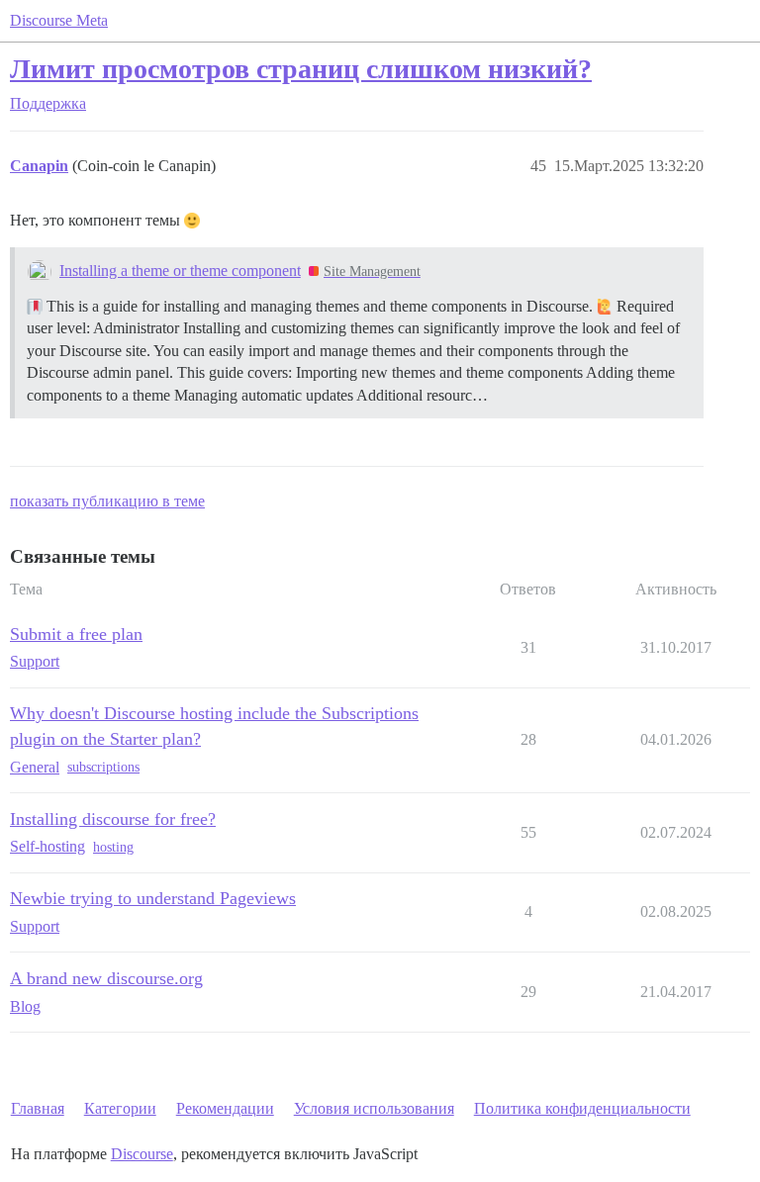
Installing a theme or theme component (180, 270)
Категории (120, 1108)
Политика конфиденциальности (582, 1108)
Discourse (142, 1153)
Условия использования (374, 1108)
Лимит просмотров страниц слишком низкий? (301, 68)
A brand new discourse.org (106, 978)
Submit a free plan (76, 634)
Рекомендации (225, 1108)
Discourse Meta (59, 20)
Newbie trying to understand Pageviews (153, 898)
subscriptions (103, 767)
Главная (37, 1108)
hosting (113, 847)
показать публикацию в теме (107, 501)
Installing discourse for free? (113, 819)
